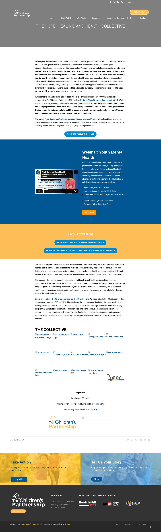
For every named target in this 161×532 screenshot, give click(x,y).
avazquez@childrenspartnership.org (80, 409)
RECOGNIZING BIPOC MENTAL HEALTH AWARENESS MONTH (80, 242)
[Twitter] (114, 2)
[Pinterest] (145, 440)
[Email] (149, 440)
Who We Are (18, 511)
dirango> (68, 524)
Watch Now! (89, 212)
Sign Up (19, 479)
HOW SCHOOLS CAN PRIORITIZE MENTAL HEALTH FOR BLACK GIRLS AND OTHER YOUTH (80, 250)
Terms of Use (128, 524)
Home (118, 524)
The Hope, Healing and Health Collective (59, 103)
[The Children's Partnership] (21, 13)
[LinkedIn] (118, 2)
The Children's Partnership (30, 524)
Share (96, 479)
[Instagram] (122, 2)
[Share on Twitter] (128, 440)
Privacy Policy (141, 524)
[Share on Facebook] (124, 440)
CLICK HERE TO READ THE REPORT (80, 134)
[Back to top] (150, 527)
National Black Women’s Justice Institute (98, 100)
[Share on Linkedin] (132, 440)
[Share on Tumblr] (141, 440)
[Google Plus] (136, 440)
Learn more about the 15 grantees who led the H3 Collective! (62, 299)
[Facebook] (110, 2)
